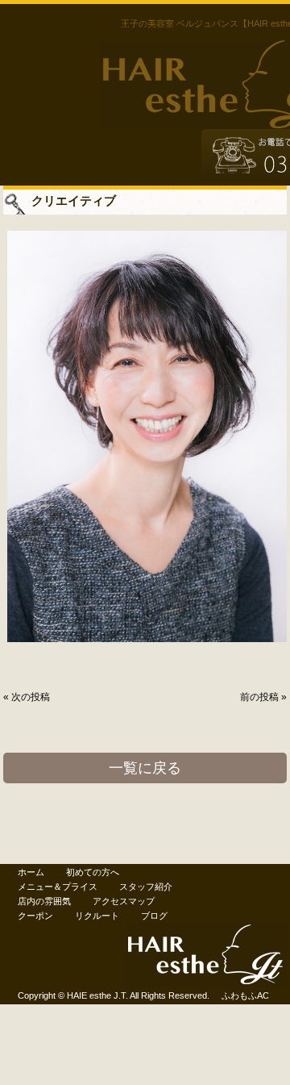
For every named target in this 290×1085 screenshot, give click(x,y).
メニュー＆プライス (57, 886)
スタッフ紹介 (145, 886)
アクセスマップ (124, 901)
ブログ (154, 915)
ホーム (31, 872)
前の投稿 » (263, 697)
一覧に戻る (145, 768)
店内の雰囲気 (44, 901)
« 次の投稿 (26, 697)
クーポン (35, 915)
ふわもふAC (245, 995)
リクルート (97, 915)
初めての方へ (92, 872)
